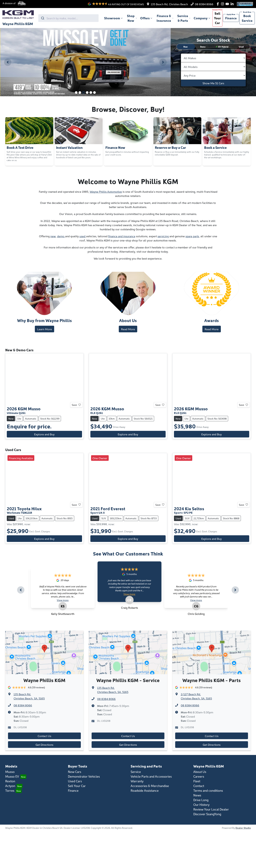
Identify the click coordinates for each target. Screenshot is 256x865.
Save (74, 404)
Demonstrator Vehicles (84, 776)
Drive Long (200, 800)
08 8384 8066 (204, 4)
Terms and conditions (208, 790)
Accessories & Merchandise (150, 786)
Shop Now (131, 18)
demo (61, 236)
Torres (9, 790)
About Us (199, 771)
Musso (10, 771)
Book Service (247, 18)
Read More (128, 329)
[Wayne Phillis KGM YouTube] (228, 4)
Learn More (44, 329)
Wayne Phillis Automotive (106, 191)
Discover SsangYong (207, 814)
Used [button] (241, 46)
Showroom (112, 18)
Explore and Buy (44, 434)
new (53, 236)
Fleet (196, 781)
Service (136, 771)
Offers (145, 18)
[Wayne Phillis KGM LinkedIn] (232, 4)
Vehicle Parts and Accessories (151, 776)
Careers (198, 776)
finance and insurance (121, 236)
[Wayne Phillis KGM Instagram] (223, 4)
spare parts (192, 236)
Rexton (10, 781)
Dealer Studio (243, 827)
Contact (198, 786)
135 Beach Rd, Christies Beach (169, 4)
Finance (231, 18)
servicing (163, 236)
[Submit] (42, 18)
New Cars (74, 771)
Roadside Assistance (145, 790)
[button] (222, 46)
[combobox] (68, 18)
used (82, 236)
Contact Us (44, 736)
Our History (201, 804)
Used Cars (75, 781)
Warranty (137, 781)
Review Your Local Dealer (211, 809)
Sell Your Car (217, 18)
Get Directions (44, 744)
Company (201, 18)
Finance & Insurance (164, 18)
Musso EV (12, 776)
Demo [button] (202, 46)
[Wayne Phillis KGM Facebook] (218, 4)
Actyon (10, 786)
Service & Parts (182, 18)
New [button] (185, 46)
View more (63, 600)
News (197, 795)
